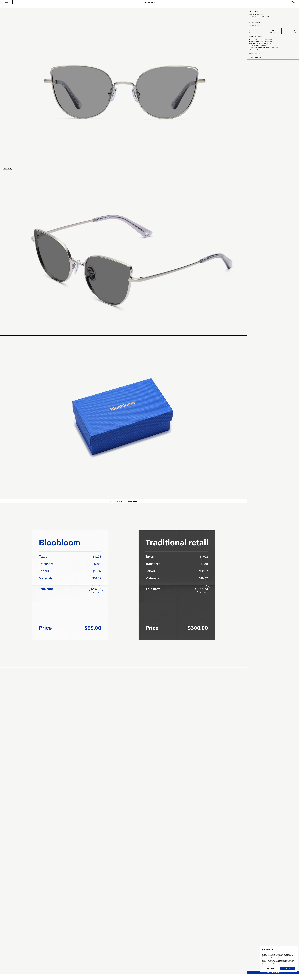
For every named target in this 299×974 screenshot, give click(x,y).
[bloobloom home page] (149, 2)
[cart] (294, 2)
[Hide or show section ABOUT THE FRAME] (295, 53)
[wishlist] (292, 2)
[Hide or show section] (295, 57)
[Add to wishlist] (295, 11)
